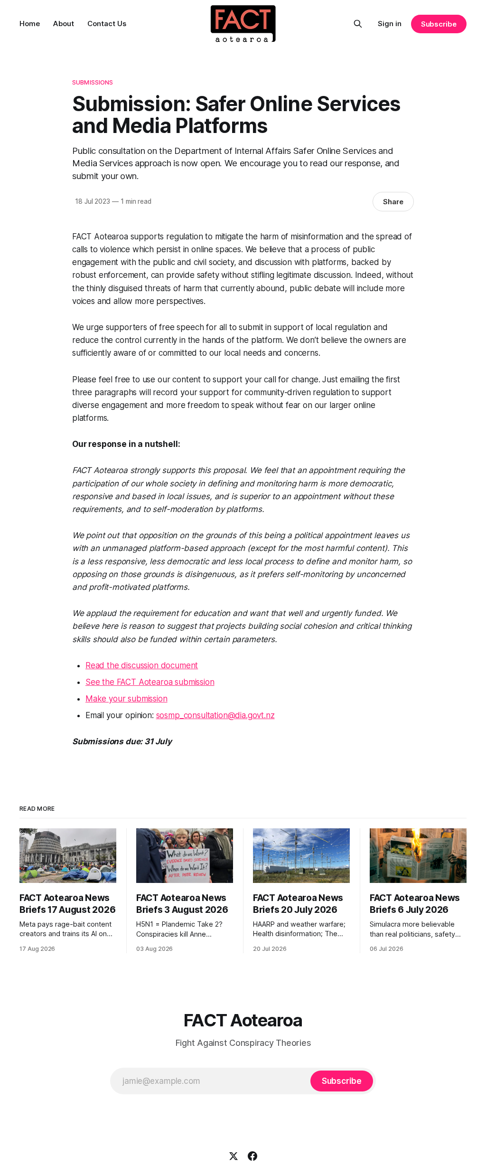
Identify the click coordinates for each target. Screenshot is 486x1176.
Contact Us (106, 23)
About (63, 23)
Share (393, 201)
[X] (233, 1156)
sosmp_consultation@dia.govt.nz (215, 715)
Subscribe (439, 23)
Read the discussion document (141, 665)
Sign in (390, 23)
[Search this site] (357, 23)
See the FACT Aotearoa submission (150, 682)
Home (29, 23)
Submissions (92, 82)
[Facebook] (252, 1156)
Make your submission (126, 698)
